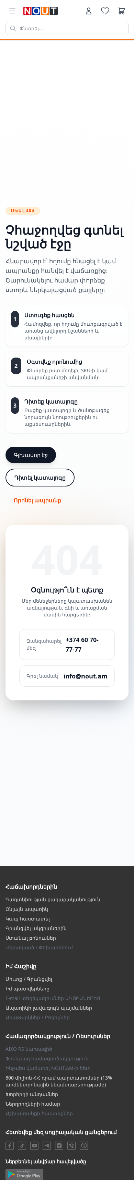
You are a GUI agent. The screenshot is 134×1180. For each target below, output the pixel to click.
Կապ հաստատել (27, 918)
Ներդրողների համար (32, 1103)
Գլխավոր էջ (31, 455)
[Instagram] (59, 1146)
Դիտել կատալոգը (40, 477)
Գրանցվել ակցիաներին (36, 928)
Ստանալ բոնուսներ (30, 938)
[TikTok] (22, 1146)
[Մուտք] (89, 11)
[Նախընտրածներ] (105, 11)
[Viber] (71, 1146)
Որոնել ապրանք (37, 500)
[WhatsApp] (84, 1146)
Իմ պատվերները (27, 988)
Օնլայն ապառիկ (26, 909)
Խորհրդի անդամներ (31, 1094)
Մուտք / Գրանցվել (28, 979)
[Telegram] (47, 1146)
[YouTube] (34, 1146)
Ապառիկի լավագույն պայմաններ (48, 1007)
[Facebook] (9, 1146)
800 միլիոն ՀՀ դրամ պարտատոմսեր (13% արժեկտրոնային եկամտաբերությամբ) (58, 1081)
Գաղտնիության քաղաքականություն (52, 899)
